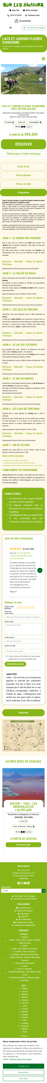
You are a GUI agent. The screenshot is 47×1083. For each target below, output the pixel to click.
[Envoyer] (44, 891)
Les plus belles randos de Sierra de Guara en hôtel (19, 463)
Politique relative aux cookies (20, 1059)
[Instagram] (22, 883)
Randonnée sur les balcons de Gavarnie (16, 460)
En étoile (8, 122)
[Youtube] (25, 883)
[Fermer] (44, 1040)
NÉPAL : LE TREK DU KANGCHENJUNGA (23, 805)
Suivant (39, 570)
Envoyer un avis (15, 664)
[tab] (23, 192)
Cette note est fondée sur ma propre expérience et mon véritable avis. (24, 657)
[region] (23, 1060)
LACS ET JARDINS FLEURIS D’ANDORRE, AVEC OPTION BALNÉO (21, 556)
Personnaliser (23, 1072)
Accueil (4, 46)
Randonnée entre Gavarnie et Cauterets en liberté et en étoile (23, 465)
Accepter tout (23, 1066)
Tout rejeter (23, 1078)
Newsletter (7, 887)
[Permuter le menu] (10, 27)
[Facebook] (18, 883)
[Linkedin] (28, 883)
